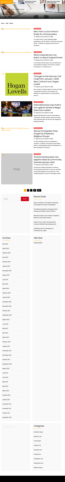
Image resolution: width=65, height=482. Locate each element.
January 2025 (6, 266)
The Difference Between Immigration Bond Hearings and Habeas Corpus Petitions (45, 210)
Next (39, 190)
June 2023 (5, 324)
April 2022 (5, 386)
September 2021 (7, 417)
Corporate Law (38, 450)
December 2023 (6, 302)
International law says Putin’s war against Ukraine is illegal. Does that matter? (47, 107)
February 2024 (6, 293)
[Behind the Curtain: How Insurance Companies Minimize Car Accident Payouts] (13, 2)
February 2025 (6, 261)
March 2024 (5, 288)
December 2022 (6, 350)
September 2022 (7, 364)
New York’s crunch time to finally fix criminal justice (46, 33)
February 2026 (6, 253)
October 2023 (6, 310)
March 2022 (5, 390)
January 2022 (6, 399)
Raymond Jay (39, 36)
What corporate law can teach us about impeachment (48, 56)
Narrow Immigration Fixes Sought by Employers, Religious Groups (46, 134)
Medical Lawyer (38, 467)
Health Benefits (38, 243)
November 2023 (6, 306)
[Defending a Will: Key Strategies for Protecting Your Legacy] (57, 2)
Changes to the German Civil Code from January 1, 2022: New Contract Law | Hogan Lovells (47, 80)
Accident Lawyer (38, 432)
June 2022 (5, 377)
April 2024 (5, 284)
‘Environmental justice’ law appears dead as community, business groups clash (48, 160)
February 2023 (6, 342)
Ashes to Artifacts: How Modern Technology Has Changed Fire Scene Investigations (46, 204)
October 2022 (6, 359)
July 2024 (5, 279)
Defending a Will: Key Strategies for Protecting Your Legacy (44, 229)
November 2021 (6, 408)
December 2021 (6, 404)
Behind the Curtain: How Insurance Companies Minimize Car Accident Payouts (24, 2)
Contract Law (37, 73)
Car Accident (37, 441)
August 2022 (6, 368)
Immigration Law (38, 128)
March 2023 (5, 337)
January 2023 (6, 346)
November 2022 (6, 355)
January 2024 (6, 297)
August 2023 (6, 319)
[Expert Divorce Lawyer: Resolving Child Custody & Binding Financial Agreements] (35, 2)
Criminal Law (37, 28)
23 (34, 190)
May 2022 (5, 382)
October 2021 (6, 413)
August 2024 (6, 275)
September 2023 (7, 315)
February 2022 (6, 395)
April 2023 (5, 333)
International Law (38, 463)
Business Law (37, 154)
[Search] (53, 11)
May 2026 (5, 244)
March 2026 (5, 248)
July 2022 (5, 373)
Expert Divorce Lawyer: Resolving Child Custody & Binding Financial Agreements (46, 2)
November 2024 (6, 270)
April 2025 (5, 257)
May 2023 (5, 328)
